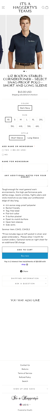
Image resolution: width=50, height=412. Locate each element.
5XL (29, 126)
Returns (25, 369)
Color (25, 103)
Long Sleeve (33, 137)
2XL (41, 119)
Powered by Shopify (25, 410)
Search (25, 381)
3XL (12, 126)
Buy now (25, 255)
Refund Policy (25, 377)
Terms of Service (25, 373)
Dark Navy (25, 108)
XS (8, 119)
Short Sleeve (17, 137)
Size (25, 115)
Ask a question (25, 283)
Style (25, 133)
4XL (21, 126)
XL (33, 119)
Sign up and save (24, 389)
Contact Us (25, 365)
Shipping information (25, 278)
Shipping (15, 95)
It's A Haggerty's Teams (25, 7)
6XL (37, 126)
